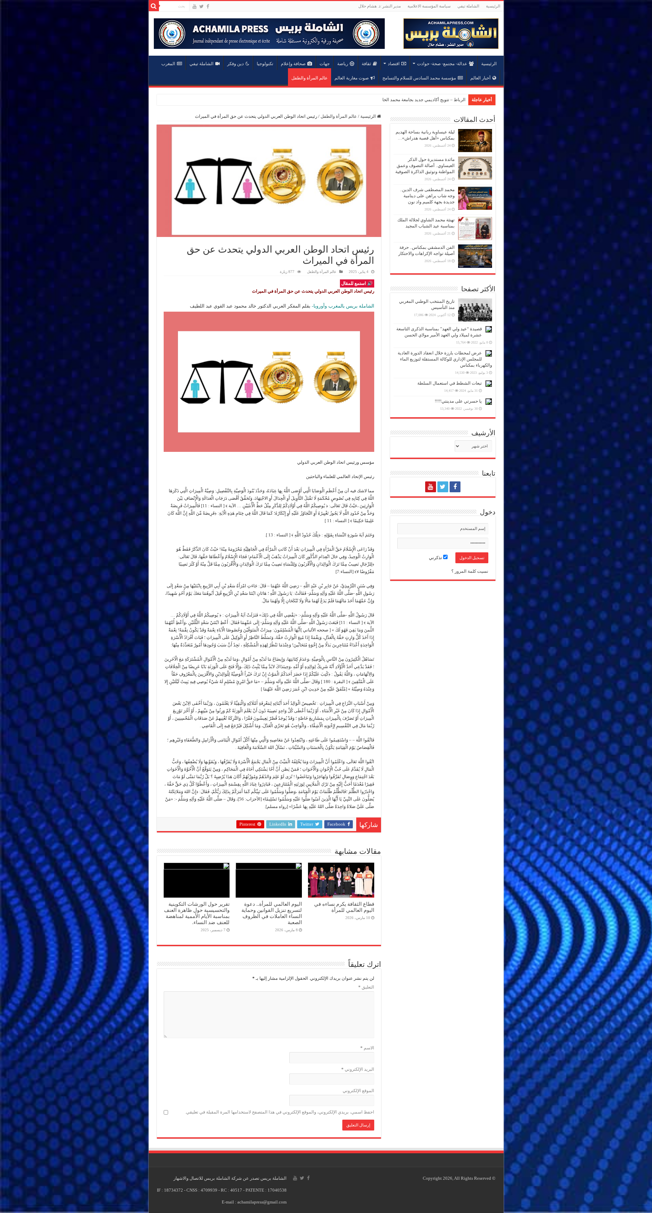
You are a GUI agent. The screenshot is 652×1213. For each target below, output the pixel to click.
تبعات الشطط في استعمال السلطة (449, 383)
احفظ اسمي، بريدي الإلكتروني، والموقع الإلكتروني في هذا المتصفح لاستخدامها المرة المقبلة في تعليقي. (279, 1112)
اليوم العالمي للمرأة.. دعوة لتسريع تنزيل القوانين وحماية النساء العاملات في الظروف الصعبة (271, 913)
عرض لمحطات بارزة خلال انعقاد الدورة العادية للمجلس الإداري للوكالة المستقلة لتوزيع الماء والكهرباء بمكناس (445, 359)
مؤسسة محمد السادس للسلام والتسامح (419, 77)
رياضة (342, 63)
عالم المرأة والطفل (309, 77)
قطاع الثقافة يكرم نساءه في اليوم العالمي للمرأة (344, 907)
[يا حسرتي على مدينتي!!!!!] (488, 401)
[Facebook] (208, 6)
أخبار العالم (480, 77)
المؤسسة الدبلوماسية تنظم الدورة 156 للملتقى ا (421, 99)
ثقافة (366, 63)
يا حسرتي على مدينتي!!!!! (458, 401)
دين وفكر (235, 63)
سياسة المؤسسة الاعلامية (429, 6)
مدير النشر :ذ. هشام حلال (379, 6)
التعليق (366, 987)
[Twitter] (201, 6)
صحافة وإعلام (293, 63)
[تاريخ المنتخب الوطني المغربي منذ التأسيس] (475, 309)
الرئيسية (493, 6)
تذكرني (436, 557)
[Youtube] (194, 6)
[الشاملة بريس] (451, 32)
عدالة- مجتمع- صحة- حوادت (442, 63)
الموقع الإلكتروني (358, 1090)
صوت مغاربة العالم (351, 77)
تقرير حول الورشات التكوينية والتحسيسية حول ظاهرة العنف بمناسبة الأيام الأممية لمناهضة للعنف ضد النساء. (197, 913)
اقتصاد (394, 63)
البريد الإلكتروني (357, 1069)
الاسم (367, 1047)
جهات (325, 63)
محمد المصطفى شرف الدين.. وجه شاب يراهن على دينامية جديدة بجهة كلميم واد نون (427, 195)
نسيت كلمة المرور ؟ (469, 571)
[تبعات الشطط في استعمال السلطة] (488, 383)
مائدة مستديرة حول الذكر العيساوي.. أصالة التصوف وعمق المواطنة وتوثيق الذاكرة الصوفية (425, 165)
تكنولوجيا (265, 63)
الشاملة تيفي (468, 6)
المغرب (168, 63)
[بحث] (154, 6)
